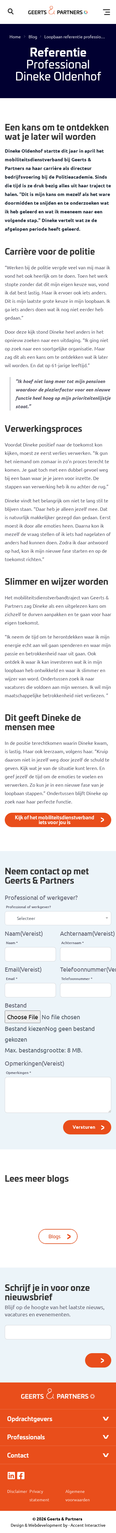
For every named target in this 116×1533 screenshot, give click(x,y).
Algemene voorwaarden (77, 1495)
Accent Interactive (88, 1525)
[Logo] (58, 12)
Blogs (54, 1236)
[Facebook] (21, 1475)
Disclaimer (17, 1491)
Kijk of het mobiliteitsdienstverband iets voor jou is (54, 819)
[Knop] (98, 1360)
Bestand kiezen (25, 1028)
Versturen (84, 1127)
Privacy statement (39, 1495)
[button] (11, 12)
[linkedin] (11, 1475)
